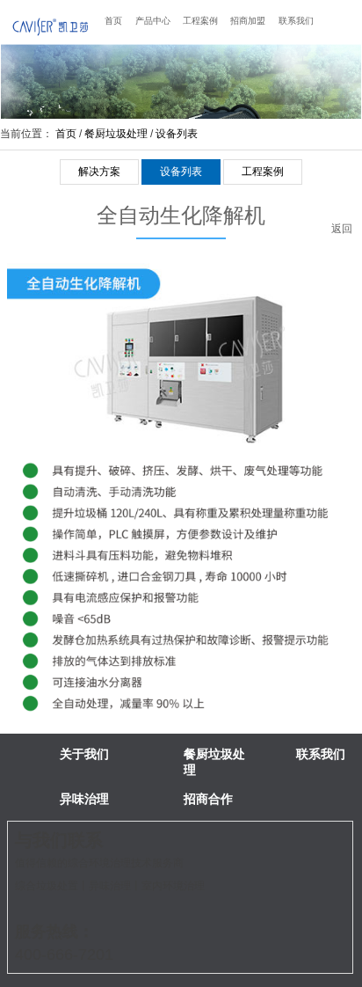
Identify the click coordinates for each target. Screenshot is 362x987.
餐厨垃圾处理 (116, 134)
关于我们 (84, 754)
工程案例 (200, 21)
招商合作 (208, 799)
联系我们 (296, 21)
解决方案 (99, 171)
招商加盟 (247, 21)
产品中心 (152, 21)
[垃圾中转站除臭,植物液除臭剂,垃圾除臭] (50, 26)
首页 (113, 21)
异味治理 (84, 799)
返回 (341, 232)
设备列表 (177, 134)
